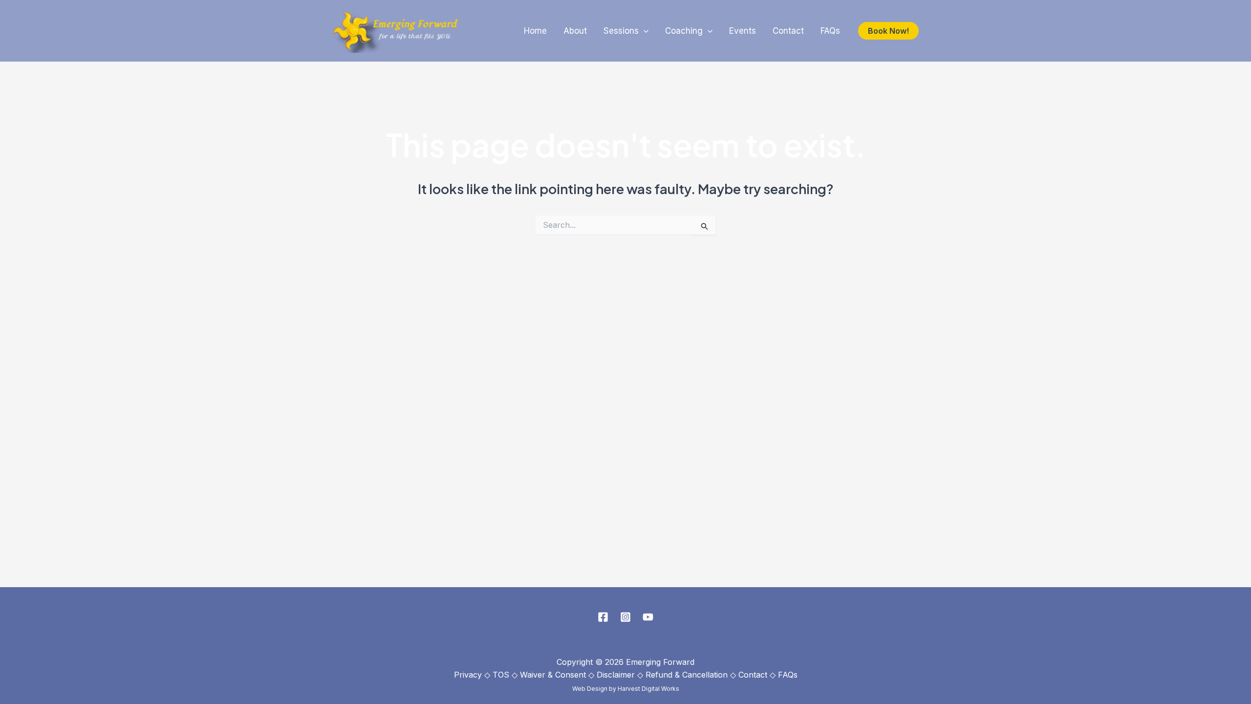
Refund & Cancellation (687, 675)
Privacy (468, 675)
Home (535, 31)
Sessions (621, 31)
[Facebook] (603, 617)
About (575, 31)
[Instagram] (625, 617)
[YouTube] (648, 617)
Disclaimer (616, 675)
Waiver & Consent (553, 675)
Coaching (684, 31)
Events (742, 31)
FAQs (830, 31)
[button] (643, 31)
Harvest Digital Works (648, 688)
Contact (788, 31)
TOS (501, 675)
